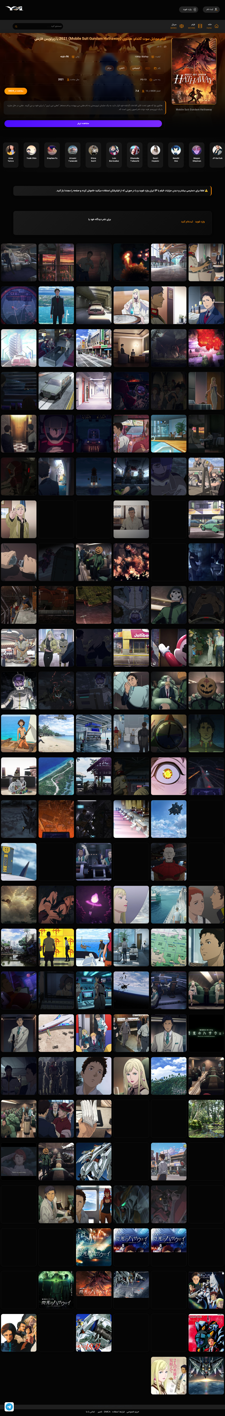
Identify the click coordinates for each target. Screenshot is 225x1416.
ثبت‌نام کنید (187, 222)
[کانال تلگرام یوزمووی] (9, 1407)
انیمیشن (136, 68)
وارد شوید (200, 222)
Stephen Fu (52, 158)
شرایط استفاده (118, 1412)
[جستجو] (18, 25)
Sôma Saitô (93, 159)
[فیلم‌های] (147, 68)
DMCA (107, 1412)
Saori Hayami (155, 159)
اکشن (121, 68)
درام (109, 68)
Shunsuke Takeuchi (134, 159)
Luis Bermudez (114, 159)
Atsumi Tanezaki (72, 159)
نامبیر (100, 1412)
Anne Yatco (11, 159)
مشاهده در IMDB (15, 91)
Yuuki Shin (31, 158)
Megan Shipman (197, 159)
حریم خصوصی (133, 1412)
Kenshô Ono (176, 159)
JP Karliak (217, 158)
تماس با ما (90, 1412)
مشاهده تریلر (83, 123)
